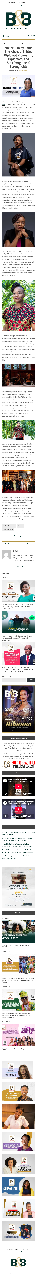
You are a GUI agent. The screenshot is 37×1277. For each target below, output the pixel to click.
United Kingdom (8, 529)
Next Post (27, 544)
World (31, 44)
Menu (6, 36)
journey (19, 184)
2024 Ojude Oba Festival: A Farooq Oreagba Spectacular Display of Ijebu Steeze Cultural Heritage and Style (16, 1015)
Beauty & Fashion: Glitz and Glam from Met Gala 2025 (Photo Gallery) (17, 946)
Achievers (7, 44)
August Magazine (12, 1249)
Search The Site (6, 676)
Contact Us (24, 1249)
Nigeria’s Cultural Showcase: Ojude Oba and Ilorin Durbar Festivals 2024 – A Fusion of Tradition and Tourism (18, 980)
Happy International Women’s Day (13, 1049)
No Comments (23, 70)
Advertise (11, 3)
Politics (20, 526)
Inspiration (16, 44)
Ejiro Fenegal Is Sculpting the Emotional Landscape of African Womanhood (17, 637)
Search (31, 679)
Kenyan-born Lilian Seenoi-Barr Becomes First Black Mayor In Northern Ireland (17, 606)
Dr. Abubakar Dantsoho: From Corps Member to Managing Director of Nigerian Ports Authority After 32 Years (18, 669)
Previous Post (10, 544)
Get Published (22, 3)
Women (24, 44)
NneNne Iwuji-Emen (9, 526)
